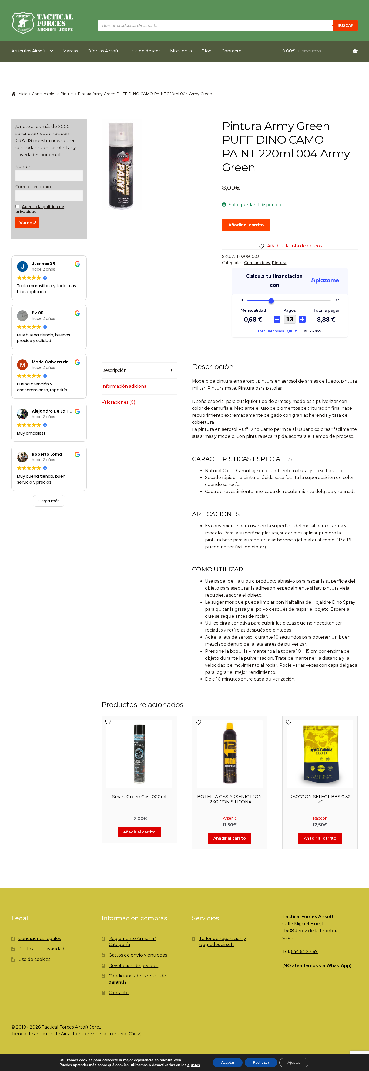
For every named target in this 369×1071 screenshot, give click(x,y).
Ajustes (293, 1062)
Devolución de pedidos (133, 965)
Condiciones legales (39, 938)
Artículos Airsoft (28, 51)
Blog (207, 51)
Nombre (24, 166)
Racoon (320, 818)
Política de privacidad (41, 948)
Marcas (70, 51)
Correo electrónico (34, 186)
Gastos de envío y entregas (138, 955)
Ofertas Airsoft (103, 51)
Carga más (48, 501)
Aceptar (227, 1062)
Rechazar (261, 1062)
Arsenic (230, 818)
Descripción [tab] (114, 370)
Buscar (345, 25)
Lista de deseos (144, 51)
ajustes (193, 1065)
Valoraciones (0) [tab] (118, 402)
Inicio (23, 93)
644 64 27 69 (304, 951)
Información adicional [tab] (125, 386)
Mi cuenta (181, 51)
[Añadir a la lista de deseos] (109, 722)
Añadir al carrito (246, 225)
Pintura (67, 93)
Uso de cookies (34, 959)
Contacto (231, 51)
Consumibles (44, 93)
